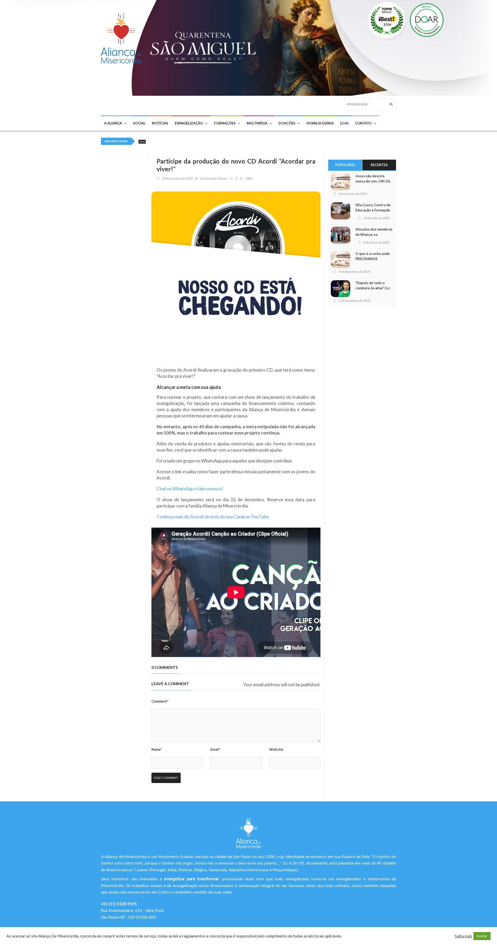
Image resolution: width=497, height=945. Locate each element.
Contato (363, 123)
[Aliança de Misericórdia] (123, 37)
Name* (156, 749)
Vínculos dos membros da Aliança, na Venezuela (373, 234)
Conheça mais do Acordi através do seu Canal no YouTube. (213, 516)
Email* (215, 749)
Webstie (276, 749)
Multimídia (257, 123)
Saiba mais (463, 936)
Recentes (379, 165)
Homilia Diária (320, 123)
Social (139, 123)
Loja (344, 123)
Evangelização (189, 123)
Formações (225, 123)
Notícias (160, 123)
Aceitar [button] (482, 936)
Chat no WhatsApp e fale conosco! (190, 488)
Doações (287, 123)
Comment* (160, 701)
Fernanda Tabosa (215, 178)
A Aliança (113, 123)
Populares (345, 165)
